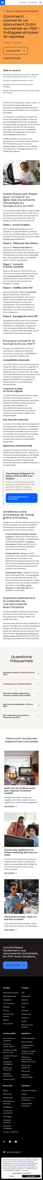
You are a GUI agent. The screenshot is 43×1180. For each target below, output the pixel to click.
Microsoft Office (23, 588)
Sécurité (6, 1010)
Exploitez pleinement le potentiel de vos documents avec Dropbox (21, 92)
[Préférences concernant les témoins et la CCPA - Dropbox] (21, 1168)
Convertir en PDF (9, 1079)
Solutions (6, 1007)
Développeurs (8, 1107)
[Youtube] (15, 1141)
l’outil (27, 292)
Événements (7, 1094)
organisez (9, 537)
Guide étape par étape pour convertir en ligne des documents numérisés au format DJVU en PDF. (20, 76)
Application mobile (9, 996)
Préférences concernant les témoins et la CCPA (28, 1059)
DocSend (25, 1010)
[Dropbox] (2, 2)
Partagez (23, 553)
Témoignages (8, 1098)
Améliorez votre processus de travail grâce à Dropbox (18, 86)
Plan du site (26, 1071)
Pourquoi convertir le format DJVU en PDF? (18, 80)
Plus (23, 993)
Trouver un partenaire (10, 1132)
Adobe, (22, 585)
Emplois (24, 1094)
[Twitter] (4, 1141)
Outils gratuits (8, 1023)
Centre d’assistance (28, 1038)
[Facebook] (10, 1141)
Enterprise (25, 1003)
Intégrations (7, 1000)
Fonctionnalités (8, 1003)
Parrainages (7, 1116)
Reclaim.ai (25, 1018)
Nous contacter (27, 1042)
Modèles (6, 1020)
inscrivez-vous (8, 239)
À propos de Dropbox (29, 1090)
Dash (23, 1007)
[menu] (40, 2)
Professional (26, 996)
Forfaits (24, 1021)
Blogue (5, 1090)
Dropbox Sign (26, 1014)
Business (25, 1000)
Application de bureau (11, 993)
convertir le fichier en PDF (17, 276)
